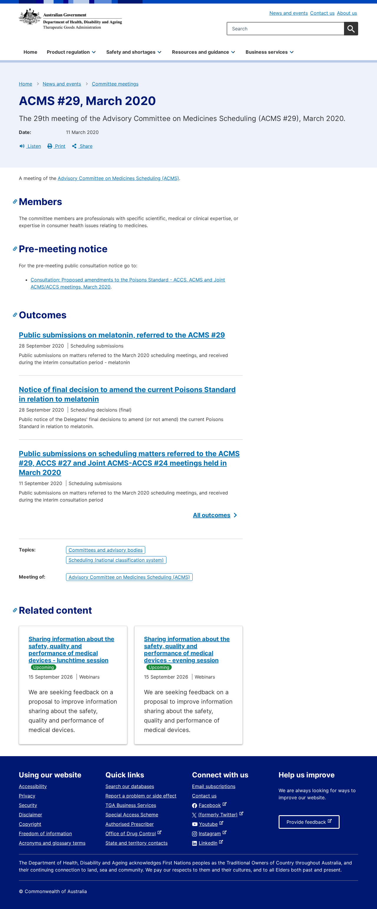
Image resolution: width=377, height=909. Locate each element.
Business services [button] (267, 52)
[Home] (70, 19)
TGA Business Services (130, 805)
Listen (33, 146)
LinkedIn (209, 843)
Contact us (322, 13)
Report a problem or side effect (140, 796)
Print (59, 146)
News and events (288, 13)
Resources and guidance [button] (200, 52)
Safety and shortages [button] (131, 52)
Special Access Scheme (131, 815)
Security (28, 805)
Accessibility (33, 786)
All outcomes (211, 515)
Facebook (211, 805)
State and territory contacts (136, 843)
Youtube (209, 824)
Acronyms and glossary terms (52, 843)
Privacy (27, 796)
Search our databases (129, 786)
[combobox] (292, 28)
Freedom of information (45, 833)
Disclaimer (30, 815)
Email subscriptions (213, 786)
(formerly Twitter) (219, 815)
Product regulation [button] (68, 52)
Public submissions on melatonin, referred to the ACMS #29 (122, 335)
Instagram (211, 833)
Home (30, 52)
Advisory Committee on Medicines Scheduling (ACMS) (118, 178)
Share (85, 146)
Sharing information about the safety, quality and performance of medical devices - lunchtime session (71, 650)
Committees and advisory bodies (106, 550)
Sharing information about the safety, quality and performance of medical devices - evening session (187, 650)
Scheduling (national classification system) (116, 560)
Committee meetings (115, 84)
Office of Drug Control (131, 833)
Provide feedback (307, 824)
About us (347, 13)
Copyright (30, 824)
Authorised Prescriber (129, 824)
